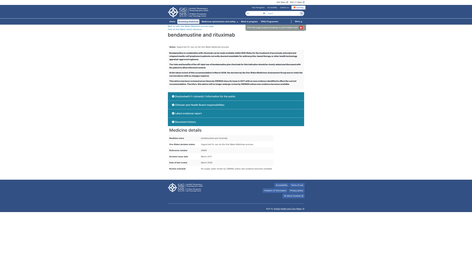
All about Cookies (292, 196)
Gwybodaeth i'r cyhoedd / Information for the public (204, 96)
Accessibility (272, 7)
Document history (185, 121)
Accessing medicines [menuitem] (188, 21)
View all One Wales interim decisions (185, 29)
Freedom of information (275, 190)
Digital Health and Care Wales (288, 209)
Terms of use (297, 185)
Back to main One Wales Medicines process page (191, 26)
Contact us (284, 7)
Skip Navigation (258, 7)
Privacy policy (296, 190)
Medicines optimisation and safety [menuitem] (219, 21)
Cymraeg (299, 7)
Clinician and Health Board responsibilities (199, 104)
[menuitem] (237, 22)
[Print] (301, 28)
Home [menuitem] (172, 21)
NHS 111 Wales (296, 2)
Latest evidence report (188, 113)
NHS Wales (281, 2)
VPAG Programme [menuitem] (269, 21)
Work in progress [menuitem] (249, 21)
